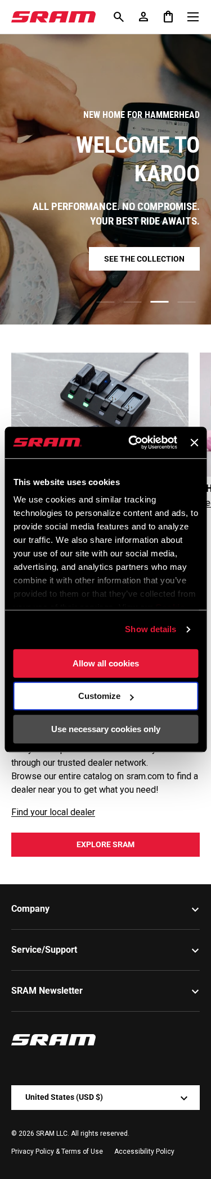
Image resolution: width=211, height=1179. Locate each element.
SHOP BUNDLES (105, 265)
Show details (150, 629)
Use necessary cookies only (105, 729)
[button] (168, 16)
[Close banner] (194, 442)
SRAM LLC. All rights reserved (82, 1133)
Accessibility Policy (144, 1151)
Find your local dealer (53, 812)
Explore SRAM (105, 844)
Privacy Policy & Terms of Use (57, 1151)
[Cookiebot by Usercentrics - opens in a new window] (132, 442)
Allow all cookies (106, 663)
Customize (99, 696)
